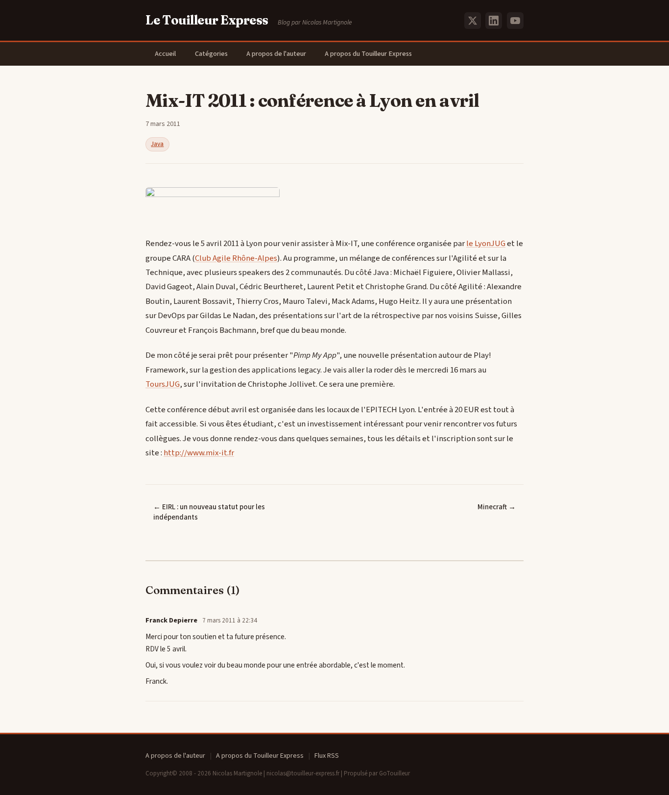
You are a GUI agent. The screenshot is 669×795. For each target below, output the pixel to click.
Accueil (165, 54)
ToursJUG (162, 384)
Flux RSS (326, 756)
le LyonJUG (485, 243)
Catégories (211, 54)
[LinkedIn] (493, 20)
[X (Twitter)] (472, 20)
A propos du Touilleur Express (368, 54)
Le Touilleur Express (206, 20)
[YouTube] (515, 20)
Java (157, 144)
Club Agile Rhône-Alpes (236, 258)
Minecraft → (497, 507)
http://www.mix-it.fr (199, 453)
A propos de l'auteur (276, 54)
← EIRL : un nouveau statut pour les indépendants (209, 512)
